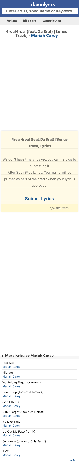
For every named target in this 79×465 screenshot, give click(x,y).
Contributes (52, 20)
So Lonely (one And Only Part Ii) (24, 441)
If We (5, 451)
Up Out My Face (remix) (18, 431)
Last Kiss (8, 362)
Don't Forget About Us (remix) (23, 412)
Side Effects (10, 402)
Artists (12, 20)
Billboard (30, 20)
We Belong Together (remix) (21, 382)
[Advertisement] (39, 88)
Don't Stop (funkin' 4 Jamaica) (22, 392)
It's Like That (11, 421)
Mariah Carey (44, 35)
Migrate (7, 372)
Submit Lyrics (39, 198)
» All (73, 460)
